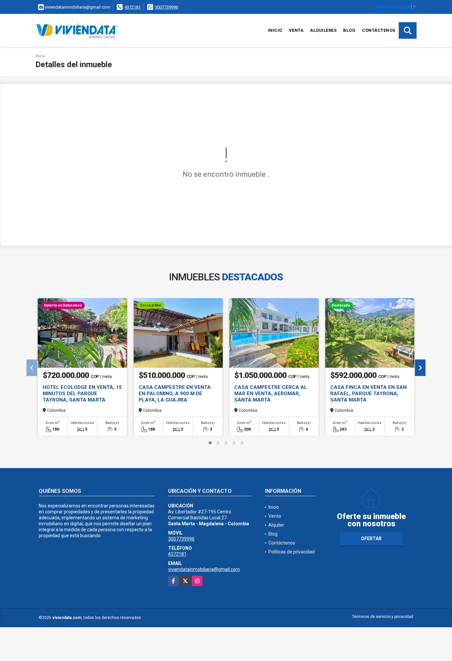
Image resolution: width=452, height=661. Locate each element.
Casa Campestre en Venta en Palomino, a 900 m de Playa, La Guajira (175, 393)
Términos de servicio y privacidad (382, 616)
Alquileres (323, 30)
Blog (349, 30)
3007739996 (166, 7)
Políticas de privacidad (291, 551)
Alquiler (276, 525)
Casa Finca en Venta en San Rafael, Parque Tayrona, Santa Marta (368, 393)
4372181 (132, 7)
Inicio (275, 30)
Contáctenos (378, 30)
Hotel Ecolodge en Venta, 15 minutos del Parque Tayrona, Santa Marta (82, 393)
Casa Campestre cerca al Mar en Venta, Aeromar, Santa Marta (270, 393)
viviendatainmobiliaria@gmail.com (204, 569)
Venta (296, 30)
